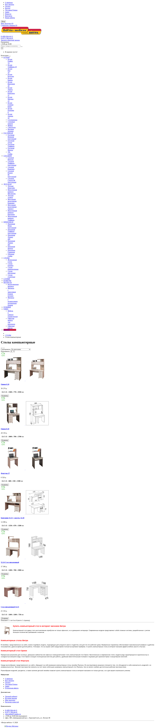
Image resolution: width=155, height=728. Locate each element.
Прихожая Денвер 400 (11, 237)
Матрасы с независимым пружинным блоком (13, 301)
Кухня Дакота (10, 88)
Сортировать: (6, 349)
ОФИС (6, 309)
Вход (3, 21)
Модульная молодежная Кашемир (12, 201)
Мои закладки (10, 700)
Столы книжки (10, 264)
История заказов (11, 698)
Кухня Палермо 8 (11, 110)
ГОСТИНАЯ (8, 133)
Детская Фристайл (11, 187)
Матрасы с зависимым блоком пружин (12, 292)
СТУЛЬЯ (6, 279)
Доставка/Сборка (11, 10)
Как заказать (9, 4)
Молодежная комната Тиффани (12, 218)
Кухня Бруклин (11, 75)
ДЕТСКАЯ (7, 184)
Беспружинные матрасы (13, 285)
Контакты (8, 16)
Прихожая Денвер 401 (11, 243)
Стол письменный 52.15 (10, 607)
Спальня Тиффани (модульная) (12, 163)
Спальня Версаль (11, 158)
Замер (7, 12)
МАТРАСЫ (7, 282)
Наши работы (10, 18)
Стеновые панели (11, 123)
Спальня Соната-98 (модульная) (12, 180)
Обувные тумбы (11, 255)
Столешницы (12, 120)
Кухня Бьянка (10, 79)
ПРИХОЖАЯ (8, 222)
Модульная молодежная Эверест (12, 207)
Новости (8, 14)
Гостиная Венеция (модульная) (12, 137)
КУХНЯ (6, 57)
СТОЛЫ (6, 258)
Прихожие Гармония (11, 251)
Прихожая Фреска (11, 247)
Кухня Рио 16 (10, 70)
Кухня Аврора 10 (10, 116)
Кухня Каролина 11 (11, 93)
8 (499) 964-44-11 (7, 36)
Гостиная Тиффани (11, 145)
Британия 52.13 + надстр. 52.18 (12, 518)
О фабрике (9, 2)
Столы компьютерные (13, 268)
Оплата (7, 6)
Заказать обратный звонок (10, 40)
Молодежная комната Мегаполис (12, 192)
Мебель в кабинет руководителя (13, 313)
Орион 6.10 (5, 384)
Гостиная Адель (11, 141)
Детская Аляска (10, 196)
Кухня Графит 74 (10, 61)
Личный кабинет (11, 696)
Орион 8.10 (5, 429)
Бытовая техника (11, 130)
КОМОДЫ (7, 281)
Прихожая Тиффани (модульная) (12, 231)
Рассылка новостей (12, 702)
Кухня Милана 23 (10, 99)
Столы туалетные (11, 276)
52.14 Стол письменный (10, 562)
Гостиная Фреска (11, 149)
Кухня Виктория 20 (11, 84)
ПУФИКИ (7, 307)
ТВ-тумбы (10, 153)
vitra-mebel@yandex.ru (13, 714)
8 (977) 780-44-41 (7, 38)
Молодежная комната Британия (12, 212)
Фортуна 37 (5, 473)
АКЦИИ (6, 330)
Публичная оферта (11, 688)
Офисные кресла (11, 327)
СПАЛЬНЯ (7, 156)
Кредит (7, 8)
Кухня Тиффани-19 (12, 66)
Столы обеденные (12, 272)
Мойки (10, 125)
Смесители (12, 127)
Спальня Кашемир (11, 168)
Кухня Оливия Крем (10, 104)
